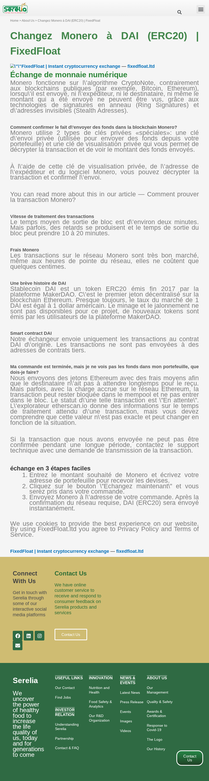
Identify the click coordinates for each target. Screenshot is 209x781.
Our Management (157, 690)
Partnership (64, 738)
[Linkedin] (28, 636)
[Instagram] (39, 636)
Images (126, 721)
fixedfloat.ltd (141, 66)
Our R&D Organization (99, 718)
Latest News (130, 692)
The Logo (154, 739)
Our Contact (65, 688)
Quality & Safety (160, 702)
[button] (201, 9)
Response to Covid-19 (157, 727)
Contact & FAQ (67, 748)
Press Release (131, 702)
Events (125, 712)
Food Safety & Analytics (100, 704)
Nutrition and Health (99, 690)
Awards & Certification (156, 713)
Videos (125, 731)
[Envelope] (17, 645)
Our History (156, 749)
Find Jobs (63, 697)
